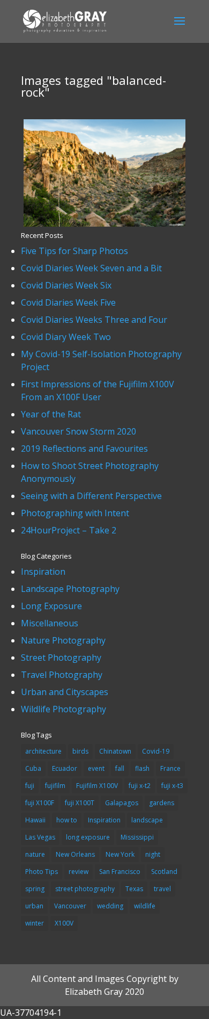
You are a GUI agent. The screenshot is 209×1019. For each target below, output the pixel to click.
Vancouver (70, 905)
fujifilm (55, 785)
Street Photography (61, 657)
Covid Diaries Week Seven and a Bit (91, 268)
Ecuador (64, 768)
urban (34, 905)
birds (80, 751)
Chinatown (115, 751)
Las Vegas (40, 837)
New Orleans (75, 854)
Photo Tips (41, 871)
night (152, 854)
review (78, 871)
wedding (110, 905)
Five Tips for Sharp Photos (74, 251)
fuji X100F (39, 802)
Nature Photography (63, 640)
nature (35, 854)
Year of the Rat (51, 414)
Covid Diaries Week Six (66, 285)
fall (119, 768)
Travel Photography (61, 675)
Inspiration (43, 571)
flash (142, 768)
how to (66, 820)
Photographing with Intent (75, 513)
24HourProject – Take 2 (68, 530)
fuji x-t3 (172, 785)
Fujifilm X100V (97, 785)
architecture (43, 751)
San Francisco (119, 871)
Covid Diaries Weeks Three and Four (94, 320)
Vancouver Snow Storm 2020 (78, 431)
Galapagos (121, 802)
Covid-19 (155, 751)
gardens (161, 802)
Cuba (33, 768)
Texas (134, 888)
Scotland (164, 871)
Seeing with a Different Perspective (91, 496)
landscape (147, 820)
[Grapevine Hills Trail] (104, 223)
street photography (85, 888)
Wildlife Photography (63, 709)
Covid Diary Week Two (66, 337)
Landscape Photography (70, 589)
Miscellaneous (49, 623)
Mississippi (137, 837)
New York (120, 854)
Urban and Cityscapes (64, 692)
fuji (29, 785)
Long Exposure (51, 606)
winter (34, 923)
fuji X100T (79, 802)
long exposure (88, 837)
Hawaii (35, 820)
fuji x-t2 (140, 785)
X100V (64, 923)
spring (34, 888)
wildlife (144, 905)
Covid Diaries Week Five (68, 302)
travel (162, 888)
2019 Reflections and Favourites (84, 448)
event (96, 768)
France (170, 768)
